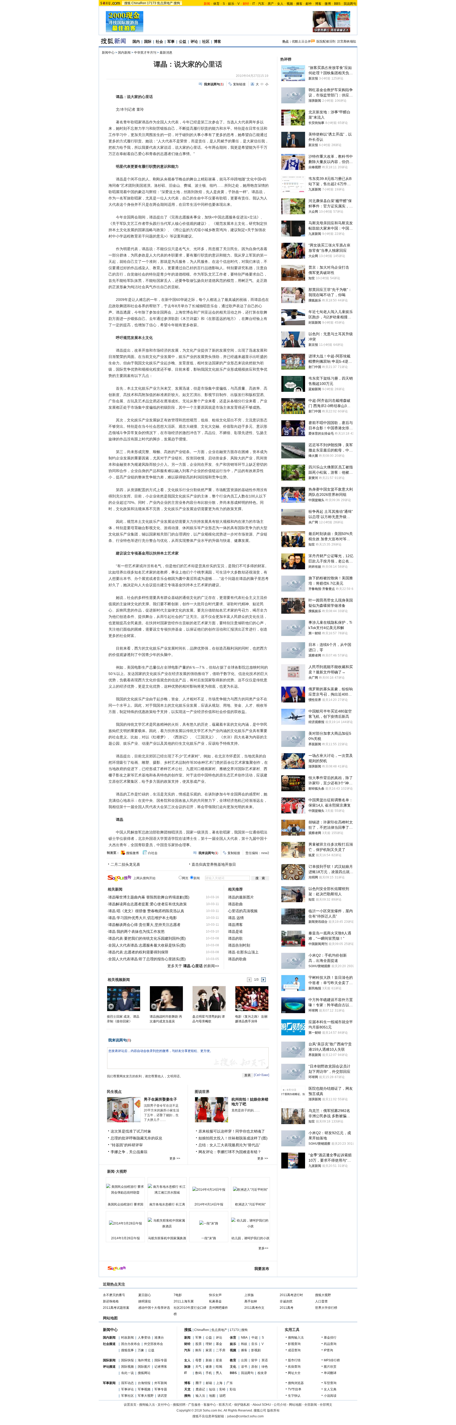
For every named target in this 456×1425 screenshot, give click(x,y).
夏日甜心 (144, 1295)
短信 (212, 1389)
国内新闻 (124, 52)
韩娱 (244, 1344)
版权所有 (273, 1410)
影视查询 (294, 1344)
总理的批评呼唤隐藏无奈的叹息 (136, 1138)
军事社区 (127, 1396)
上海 (219, 1383)
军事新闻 (109, 1383)
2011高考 (286, 1308)
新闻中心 (108, 52)
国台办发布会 (130, 1344)
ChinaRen (138, 3)
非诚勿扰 (286, 1301)
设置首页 (130, 1405)
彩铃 (222, 1389)
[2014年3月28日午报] (125, 1223)
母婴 (198, 1360)
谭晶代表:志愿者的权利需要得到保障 (138, 952)
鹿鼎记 (200, 1389)
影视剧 (256, 1350)
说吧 (222, 1396)
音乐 (254, 1344)
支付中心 (164, 1405)
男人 (219, 1373)
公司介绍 (280, 1405)
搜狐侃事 (127, 1350)
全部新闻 (310, 1405)
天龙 (187, 1389)
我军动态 (127, 1383)
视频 (290, 4)
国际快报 (127, 1360)
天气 (198, 1366)
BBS (337, 4)
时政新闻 (127, 1337)
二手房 (220, 1350)
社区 (206, 41)
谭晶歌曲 (235, 904)
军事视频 (144, 1389)
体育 (216, 4)
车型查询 (330, 1383)
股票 (198, 1344)
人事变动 (144, 1337)
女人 (280, 4)
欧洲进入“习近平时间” (250, 1204)
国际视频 (127, 1366)
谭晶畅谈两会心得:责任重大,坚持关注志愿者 (144, 925)
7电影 (178, 1295)
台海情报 (144, 1383)
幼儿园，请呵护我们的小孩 (250, 1238)
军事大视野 (146, 1396)
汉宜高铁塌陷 (346, 41)
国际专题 (160, 1360)
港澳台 (159, 1337)
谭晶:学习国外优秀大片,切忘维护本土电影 (142, 918)
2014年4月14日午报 (208, 1204)
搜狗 (177, 3)
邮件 (309, 4)
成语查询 (294, 1350)
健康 (209, 1366)
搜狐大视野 (323, 1295)
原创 (254, 1366)
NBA (244, 1337)
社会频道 (109, 1344)
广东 (229, 1383)
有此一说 (127, 1373)
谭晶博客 (235, 925)
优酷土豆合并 (301, 41)
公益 (182, 41)
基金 (219, 1344)
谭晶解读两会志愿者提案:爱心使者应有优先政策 (147, 904)
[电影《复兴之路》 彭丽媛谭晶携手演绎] (251, 998)
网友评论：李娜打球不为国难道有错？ (229, 1152)
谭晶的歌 (235, 938)
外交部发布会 (153, 1344)
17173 (151, 3)
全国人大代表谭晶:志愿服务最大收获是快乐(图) (147, 945)
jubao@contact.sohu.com (245, 1416)
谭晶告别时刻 (239, 945)
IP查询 (328, 1350)
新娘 (209, 1360)
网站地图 (295, 1405)
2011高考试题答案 (116, 1308)
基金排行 (330, 1337)
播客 (299, 4)
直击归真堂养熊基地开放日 (214, 864)
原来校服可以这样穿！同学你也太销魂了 (231, 1131)
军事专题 (160, 1389)
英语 (265, 1360)
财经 (187, 1344)
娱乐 (231, 4)
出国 (244, 1360)
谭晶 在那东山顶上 (243, 952)
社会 (159, 41)
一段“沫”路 (208, 1238)
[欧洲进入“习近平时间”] (250, 1189)
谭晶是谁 (235, 931)
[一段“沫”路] (208, 1223)
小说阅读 (330, 1396)
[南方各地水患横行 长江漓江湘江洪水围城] (167, 1189)
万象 (141, 1350)
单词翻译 (330, 1373)
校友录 (262, 1373)
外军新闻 (160, 1383)
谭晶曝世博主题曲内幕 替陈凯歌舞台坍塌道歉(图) (148, 897)
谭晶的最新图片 (241, 897)
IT (253, 4)
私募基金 (215, 1301)
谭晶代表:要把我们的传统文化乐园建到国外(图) (147, 938)
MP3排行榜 (332, 1360)
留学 (254, 1360)
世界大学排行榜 (326, 1308)
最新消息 (166, 52)
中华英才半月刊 (145, 52)
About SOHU (262, 1405)
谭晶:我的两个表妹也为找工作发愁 (136, 931)
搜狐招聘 (179, 1405)
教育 (233, 1360)
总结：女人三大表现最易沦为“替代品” (229, 1145)
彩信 (233, 1389)
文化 (233, 1366)
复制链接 (239, 84)
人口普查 (321, 1301)
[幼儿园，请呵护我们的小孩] (250, 1223)
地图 (212, 1396)
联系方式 (225, 1405)
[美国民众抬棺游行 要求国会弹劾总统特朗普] (125, 1189)
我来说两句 (117, 1040)
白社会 (153, 853)
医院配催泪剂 (325, 41)
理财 (209, 1344)
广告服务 (194, 1405)
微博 (328, 4)
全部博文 (326, 1405)
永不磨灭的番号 (114, 1295)
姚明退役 (144, 1301)
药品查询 (330, 1344)
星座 (219, 1360)
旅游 (187, 1366)
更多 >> (174, 1158)
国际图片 (144, 1366)
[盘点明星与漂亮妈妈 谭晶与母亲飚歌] (208, 998)
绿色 (265, 1366)
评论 (194, 41)
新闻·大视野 (117, 1171)
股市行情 (294, 1360)
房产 (271, 4)
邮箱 (209, 1383)
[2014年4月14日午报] (208, 1189)
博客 (318, 4)
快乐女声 (215, 1295)
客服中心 (209, 1405)
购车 (198, 1350)
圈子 (199, 1383)
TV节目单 (294, 1389)
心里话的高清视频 (243, 911)
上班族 (249, 1295)
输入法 (200, 1396)
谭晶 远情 (236, 918)
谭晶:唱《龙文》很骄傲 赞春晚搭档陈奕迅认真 (146, 911)
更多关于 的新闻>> (193, 966)
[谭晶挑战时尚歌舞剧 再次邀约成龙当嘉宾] (166, 998)
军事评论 (127, 1389)
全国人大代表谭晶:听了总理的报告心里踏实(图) (147, 959)
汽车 (261, 4)
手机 (209, 1373)
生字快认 (294, 1396)
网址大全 (294, 1373)
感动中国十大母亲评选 (154, 1308)
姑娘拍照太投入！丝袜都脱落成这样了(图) (233, 1138)
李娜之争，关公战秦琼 (129, 1152)
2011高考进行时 (291, 1295)
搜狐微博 (132, 853)
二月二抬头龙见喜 (125, 864)
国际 (147, 41)
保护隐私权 (242, 1405)
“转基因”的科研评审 (127, 1145)
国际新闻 (109, 1360)
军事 (171, 41)
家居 (209, 1350)
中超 (254, 1337)
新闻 (187, 1337)
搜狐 (127, 3)
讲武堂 (162, 1396)
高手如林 (250, 1301)
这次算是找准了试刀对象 (131, 1131)
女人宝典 (330, 1389)
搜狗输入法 (296, 1337)
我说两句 (350, 4)
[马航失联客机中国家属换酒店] (167, 1223)
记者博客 (160, 1366)
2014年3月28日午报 (125, 1238)
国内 (136, 41)
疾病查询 (294, 1366)
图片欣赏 (330, 1366)
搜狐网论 (144, 1373)
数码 (198, 1373)
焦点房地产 (165, 3)
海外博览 (144, 1360)
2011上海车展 (184, 1301)
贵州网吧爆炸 (218, 1308)
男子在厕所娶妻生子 (160, 1099)
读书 (244, 1366)
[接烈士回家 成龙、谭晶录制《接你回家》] (123, 998)
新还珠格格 (111, 1301)
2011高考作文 (254, 1308)
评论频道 (109, 1366)
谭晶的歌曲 (237, 959)
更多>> (263, 1248)
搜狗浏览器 (296, 1383)
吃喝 (219, 1366)
